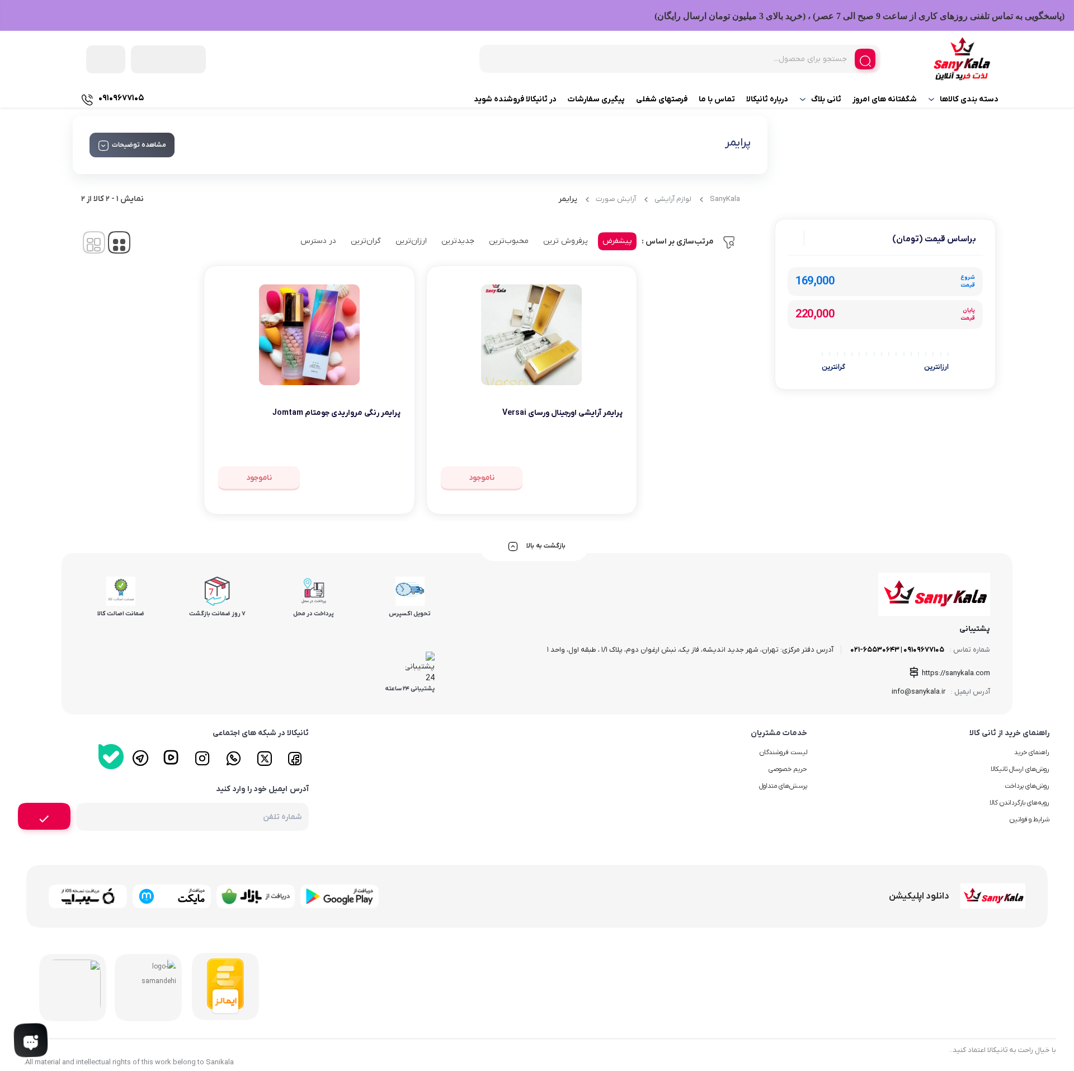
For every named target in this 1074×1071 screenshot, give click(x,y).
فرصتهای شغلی (661, 99)
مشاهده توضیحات (139, 145)
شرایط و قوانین (1029, 819)
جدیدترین (457, 241)
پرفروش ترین (565, 241)
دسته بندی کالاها (969, 99)
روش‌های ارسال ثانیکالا (1020, 769)
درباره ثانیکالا (767, 99)
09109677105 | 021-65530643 (897, 649)
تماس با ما (717, 99)
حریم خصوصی (788, 769)
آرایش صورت (616, 199)
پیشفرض (617, 241)
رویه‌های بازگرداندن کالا (1019, 802)
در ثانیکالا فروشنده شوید (515, 99)
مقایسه (598, 447)
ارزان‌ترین (411, 241)
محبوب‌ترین (509, 241)
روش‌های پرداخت (1027, 786)
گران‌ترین (366, 241)
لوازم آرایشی (672, 199)
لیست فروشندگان (783, 752)
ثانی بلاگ (826, 99)
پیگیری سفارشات (596, 99)
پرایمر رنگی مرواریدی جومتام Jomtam (336, 413)
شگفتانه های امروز (884, 99)
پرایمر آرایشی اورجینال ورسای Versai (562, 413)
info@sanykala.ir (918, 691)
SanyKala (725, 199)
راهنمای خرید (1031, 752)
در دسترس (318, 241)
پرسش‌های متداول (783, 786)
